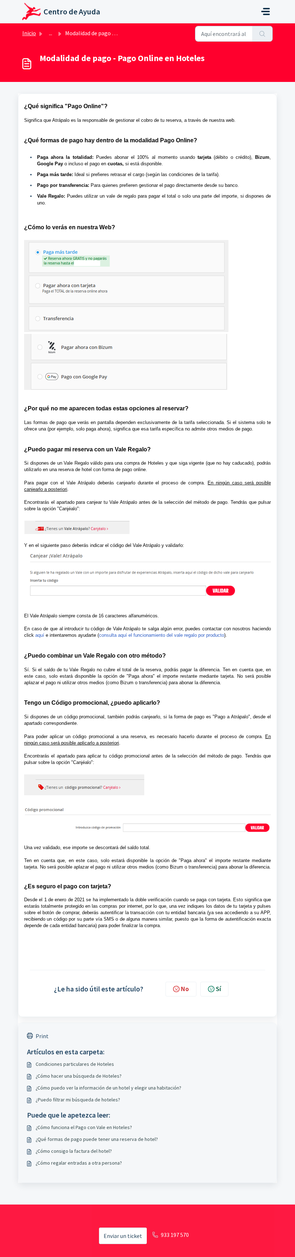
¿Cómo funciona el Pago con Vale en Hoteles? (84, 1127)
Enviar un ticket (123, 1235)
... (50, 33)
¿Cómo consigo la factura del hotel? (74, 1151)
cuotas (115, 163)
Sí (218, 989)
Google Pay (50, 163)
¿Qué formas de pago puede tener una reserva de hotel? (97, 1139)
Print (42, 1036)
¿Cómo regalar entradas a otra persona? (79, 1163)
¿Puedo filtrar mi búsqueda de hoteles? (78, 1099)
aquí (39, 635)
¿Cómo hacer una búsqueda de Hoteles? (79, 1076)
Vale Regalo (50, 196)
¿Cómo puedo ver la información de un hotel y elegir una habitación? (108, 1088)
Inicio (29, 33)
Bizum (262, 157)
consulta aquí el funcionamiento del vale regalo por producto (161, 635)
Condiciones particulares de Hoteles (75, 1064)
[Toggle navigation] (265, 11)
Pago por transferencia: (63, 185)
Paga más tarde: (55, 174)
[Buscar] (262, 34)
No (185, 989)
